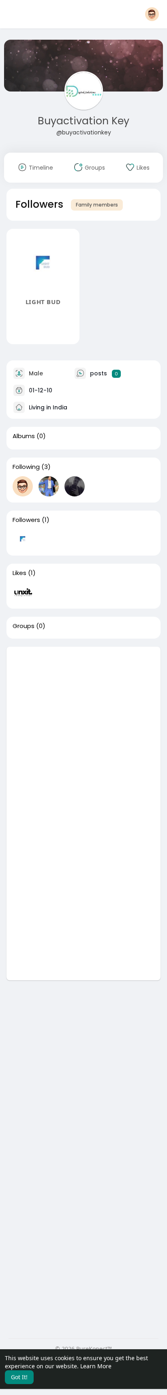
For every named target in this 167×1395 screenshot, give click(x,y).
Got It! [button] (19, 1377)
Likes (19, 573)
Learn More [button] (95, 1366)
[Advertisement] (83, 730)
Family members (97, 204)
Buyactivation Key (83, 121)
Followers (26, 520)
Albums (24, 436)
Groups (23, 626)
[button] (152, 14)
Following (26, 467)
